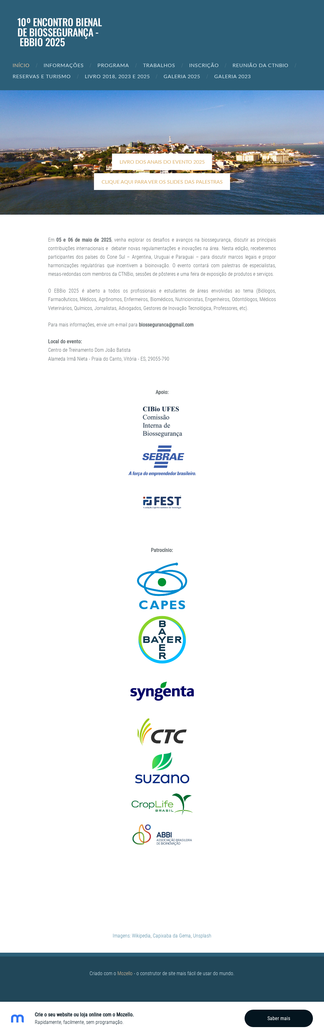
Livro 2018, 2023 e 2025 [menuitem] (117, 76)
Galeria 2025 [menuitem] (182, 76)
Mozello (125, 973)
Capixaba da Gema (172, 936)
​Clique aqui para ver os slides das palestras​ (162, 181)
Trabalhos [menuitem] (159, 65)
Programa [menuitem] (113, 65)
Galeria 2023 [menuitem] (232, 76)
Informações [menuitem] (64, 65)
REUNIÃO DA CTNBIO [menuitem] (261, 65)
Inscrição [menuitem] (204, 65)
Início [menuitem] (21, 65)
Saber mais (278, 1018)
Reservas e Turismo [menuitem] (42, 76)
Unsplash (202, 936)
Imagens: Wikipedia (132, 936)
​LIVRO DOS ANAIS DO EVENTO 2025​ (162, 161)
